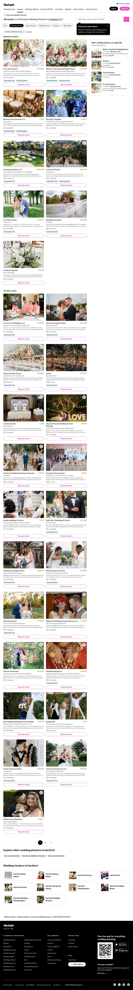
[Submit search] (126, 19)
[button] (19, 37)
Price (5, 25)
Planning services (16, 25)
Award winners (31, 25)
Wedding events (44, 25)
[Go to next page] (51, 842)
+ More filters (67, 25)
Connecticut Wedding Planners (16, 15)
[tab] (21, 65)
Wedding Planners (23, 917)
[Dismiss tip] (107, 26)
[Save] (41, 42)
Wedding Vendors (10, 917)
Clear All (29, 32)
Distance (56, 25)
